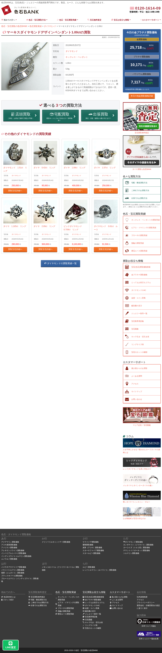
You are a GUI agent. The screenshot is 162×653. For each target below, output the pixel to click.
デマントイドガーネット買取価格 (136, 550)
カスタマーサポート (151, 20)
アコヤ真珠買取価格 (9, 545)
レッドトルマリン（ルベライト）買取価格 (99, 570)
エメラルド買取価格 (9, 559)
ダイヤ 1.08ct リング (74, 168)
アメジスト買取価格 (9, 547)
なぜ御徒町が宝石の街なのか (134, 518)
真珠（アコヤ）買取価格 (92, 547)
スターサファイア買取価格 (93, 550)
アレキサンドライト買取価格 (12, 550)
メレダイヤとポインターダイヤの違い (138, 485)
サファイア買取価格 (91, 542)
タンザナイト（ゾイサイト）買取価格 (138, 545)
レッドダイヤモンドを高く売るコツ (137, 469)
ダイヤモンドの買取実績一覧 (61, 263)
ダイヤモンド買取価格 (134, 542)
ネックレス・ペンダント (77, 57)
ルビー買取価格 (89, 567)
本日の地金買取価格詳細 (142, 96)
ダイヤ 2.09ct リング (44, 226)
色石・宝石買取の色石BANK (86, 650)
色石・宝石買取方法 (37, 20)
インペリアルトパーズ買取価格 (13, 553)
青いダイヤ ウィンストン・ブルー (136, 502)
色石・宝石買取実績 (68, 20)
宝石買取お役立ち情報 (94, 592)
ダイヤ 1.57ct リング (105, 168)
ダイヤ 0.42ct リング (44, 168)
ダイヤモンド (72, 51)
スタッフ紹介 (8, 600)
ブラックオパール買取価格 (12, 576)
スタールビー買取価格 (91, 553)
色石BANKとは (9, 597)
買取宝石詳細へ (15, 191)
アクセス (140, 600)
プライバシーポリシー (146, 602)
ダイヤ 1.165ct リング (14, 226)
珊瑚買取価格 (88, 545)
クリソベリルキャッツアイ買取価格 (56, 542)
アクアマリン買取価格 (10, 542)
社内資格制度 (142, 597)
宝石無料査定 (96, 20)
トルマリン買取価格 (131, 553)
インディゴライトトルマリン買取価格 (16, 556)
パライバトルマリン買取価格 (12, 570)
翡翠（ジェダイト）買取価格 (12, 573)
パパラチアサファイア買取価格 (13, 567)
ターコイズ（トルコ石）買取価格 (136, 547)
